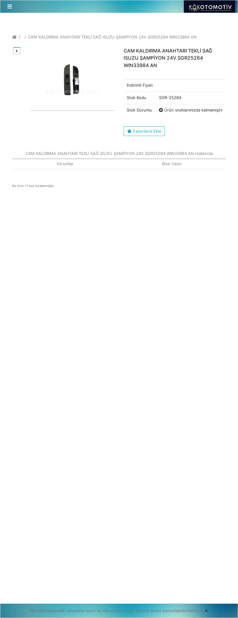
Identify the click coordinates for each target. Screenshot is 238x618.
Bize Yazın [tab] (172, 163)
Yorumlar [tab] (64, 163)
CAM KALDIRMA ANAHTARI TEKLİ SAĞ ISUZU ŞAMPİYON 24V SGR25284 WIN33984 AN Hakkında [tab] (119, 153)
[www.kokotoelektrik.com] (207, 6)
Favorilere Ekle (146, 131)
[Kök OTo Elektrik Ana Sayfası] (14, 36)
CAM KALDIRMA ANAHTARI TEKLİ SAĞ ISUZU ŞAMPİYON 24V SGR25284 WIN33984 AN (112, 36)
